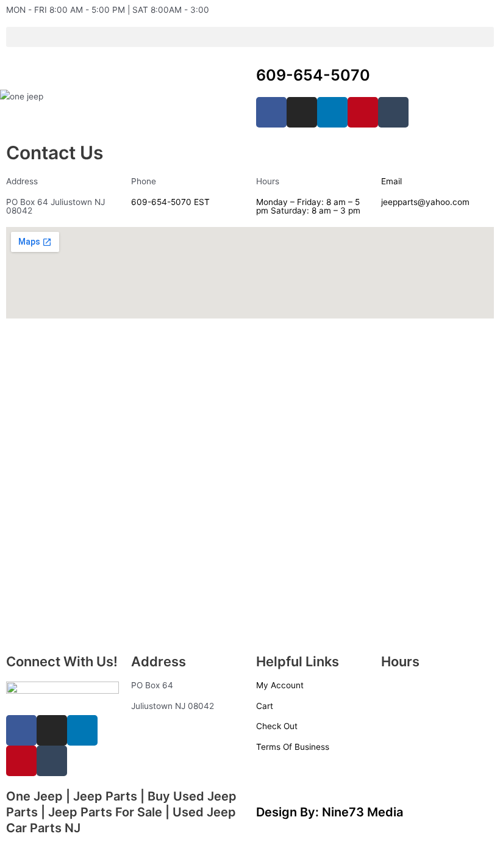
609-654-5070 (313, 75)
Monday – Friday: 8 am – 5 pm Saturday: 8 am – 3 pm (308, 206)
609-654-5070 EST (170, 202)
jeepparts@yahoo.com (425, 202)
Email (391, 181)
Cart (264, 706)
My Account (280, 685)
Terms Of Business (292, 747)
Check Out (277, 726)
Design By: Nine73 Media (329, 812)
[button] (250, 37)
